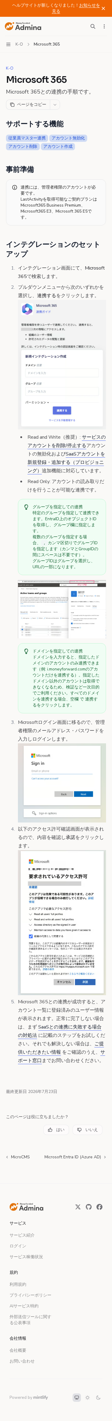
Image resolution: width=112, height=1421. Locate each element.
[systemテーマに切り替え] (77, 1397)
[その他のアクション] (104, 26)
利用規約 (18, 1284)
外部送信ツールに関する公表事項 (30, 1320)
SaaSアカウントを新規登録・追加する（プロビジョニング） (66, 462)
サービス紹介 (22, 1235)
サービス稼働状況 (26, 1257)
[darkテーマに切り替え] (98, 1397)
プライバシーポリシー (30, 1295)
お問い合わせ (22, 1361)
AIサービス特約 (24, 1306)
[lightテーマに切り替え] (87, 1397)
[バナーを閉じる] (103, 8)
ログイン (18, 1246)
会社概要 (18, 1350)
